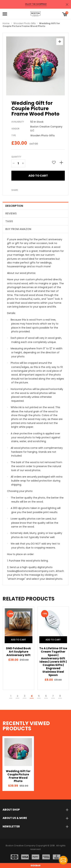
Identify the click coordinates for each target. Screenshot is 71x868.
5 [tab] (39, 696)
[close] (67, 4)
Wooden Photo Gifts (24, 23)
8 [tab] (60, 696)
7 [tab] (53, 696)
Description (14, 206)
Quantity (16, 156)
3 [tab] (24, 696)
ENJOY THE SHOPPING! (36, 4)
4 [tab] (32, 696)
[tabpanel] (18, 648)
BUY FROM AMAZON (18, 229)
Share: (14, 190)
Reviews (11, 213)
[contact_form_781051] (63, 860)
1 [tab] (10, 696)
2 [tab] (17, 696)
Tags (9, 221)
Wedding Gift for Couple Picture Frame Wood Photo (18, 776)
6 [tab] (46, 696)
